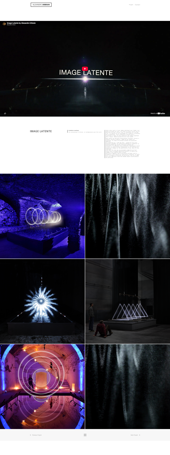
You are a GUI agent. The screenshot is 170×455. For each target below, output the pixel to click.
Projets (131, 4)
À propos (137, 4)
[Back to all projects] (85, 434)
